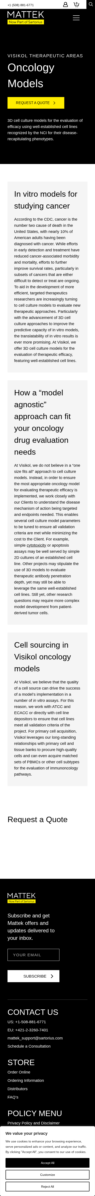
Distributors (18, 1089)
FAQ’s (13, 1097)
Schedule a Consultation (29, 1046)
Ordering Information (26, 1080)
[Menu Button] (76, 17)
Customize (47, 1174)
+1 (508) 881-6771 (21, 5)
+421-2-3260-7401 (31, 1030)
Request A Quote (33, 103)
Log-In (65, 4)
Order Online (19, 1072)
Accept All (47, 1163)
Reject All (47, 1186)
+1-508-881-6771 (30, 1022)
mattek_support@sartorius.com (35, 1038)
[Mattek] (26, 17)
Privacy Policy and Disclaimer (34, 1123)
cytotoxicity (36, 545)
